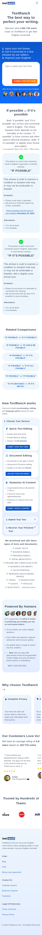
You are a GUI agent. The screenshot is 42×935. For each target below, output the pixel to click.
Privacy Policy (8, 914)
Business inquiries (10, 891)
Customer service (9, 885)
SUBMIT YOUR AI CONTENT (18, 508)
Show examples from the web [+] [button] (19, 212)
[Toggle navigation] (37, 3)
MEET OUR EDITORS (17, 666)
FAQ (4, 867)
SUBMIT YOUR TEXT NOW (25, 81)
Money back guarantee (11, 872)
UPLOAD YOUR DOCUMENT (18, 474)
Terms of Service (9, 909)
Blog (4, 862)
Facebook (6, 896)
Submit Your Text (16, 519)
